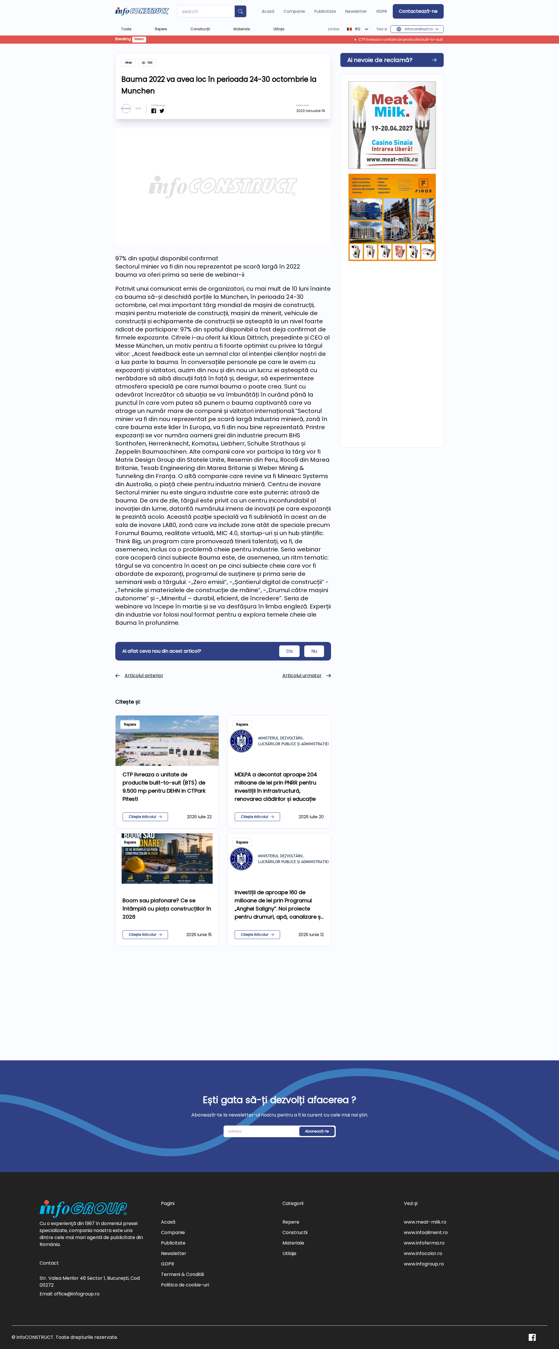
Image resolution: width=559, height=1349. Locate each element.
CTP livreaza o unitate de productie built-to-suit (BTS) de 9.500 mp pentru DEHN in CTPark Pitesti (392, 39)
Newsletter (356, 11)
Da (289, 651)
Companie (294, 11)
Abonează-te (317, 1131)
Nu (314, 651)
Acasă (268, 11)
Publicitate (325, 11)
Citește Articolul (142, 816)
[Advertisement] (223, 996)
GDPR (381, 11)
